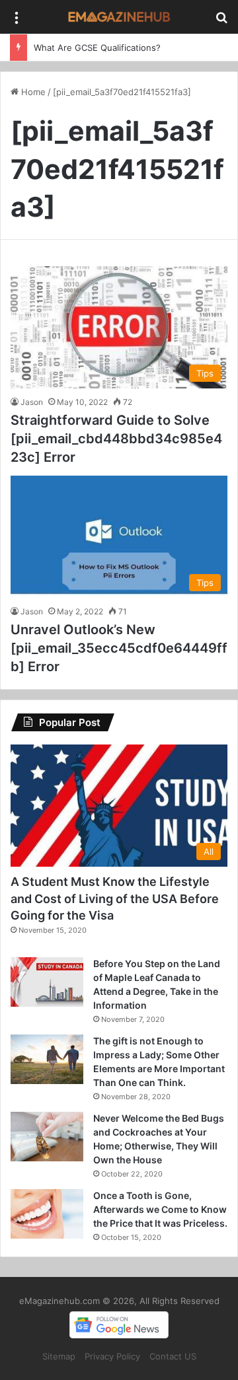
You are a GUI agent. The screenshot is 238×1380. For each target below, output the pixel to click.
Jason (31, 402)
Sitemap (58, 1356)
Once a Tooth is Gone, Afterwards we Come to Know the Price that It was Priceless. (160, 1209)
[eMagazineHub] (119, 16)
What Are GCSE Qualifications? (97, 47)
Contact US (172, 1356)
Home (32, 92)
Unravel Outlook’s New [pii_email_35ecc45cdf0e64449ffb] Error (119, 648)
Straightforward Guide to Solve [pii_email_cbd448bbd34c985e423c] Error (116, 438)
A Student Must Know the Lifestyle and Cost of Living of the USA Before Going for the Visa (115, 898)
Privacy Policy (112, 1356)
